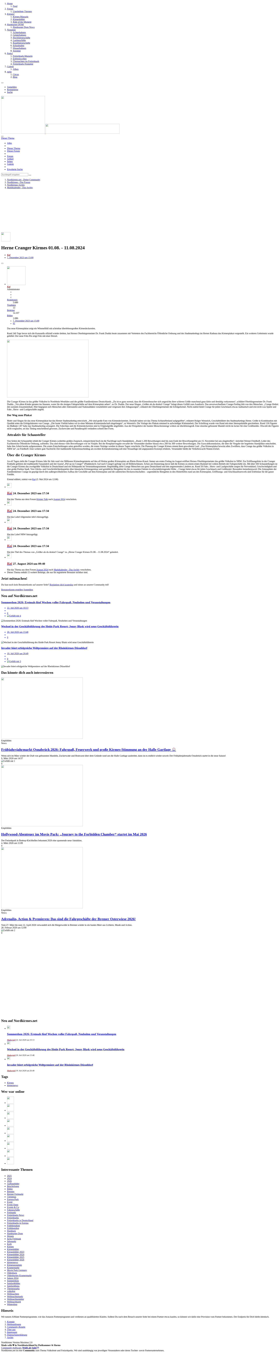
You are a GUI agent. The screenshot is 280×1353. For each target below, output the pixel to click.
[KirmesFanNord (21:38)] (10, 1125)
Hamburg (11, 1231)
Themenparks (13, 1288)
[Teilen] (2, 263)
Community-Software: (20, 1348)
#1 (14, 323)
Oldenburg (12, 1273)
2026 (9, 1181)
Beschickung (13, 1186)
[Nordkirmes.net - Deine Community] (60, 133)
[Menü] (2, 82)
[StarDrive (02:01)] (10, 1163)
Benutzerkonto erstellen (12, 589)
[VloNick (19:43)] (10, 1133)
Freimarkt (11, 1212)
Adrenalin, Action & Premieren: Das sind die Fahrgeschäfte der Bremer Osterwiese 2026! (68, 919)
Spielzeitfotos (13, 1286)
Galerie (10, 164)
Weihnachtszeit (14, 1302)
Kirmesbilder (13, 1249)
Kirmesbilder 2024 (15, 1254)
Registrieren (12, 89)
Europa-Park (13, 1199)
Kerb (9, 1244)
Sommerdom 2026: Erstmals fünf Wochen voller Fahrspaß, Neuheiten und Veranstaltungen (61, 1034)
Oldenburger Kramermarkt (19, 1275)
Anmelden (12, 87)
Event (9, 1202)
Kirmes (10, 1083)
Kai (34, 479)
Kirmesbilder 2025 (15, 1257)
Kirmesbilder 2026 (15, 1260)
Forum (10, 156)
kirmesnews (12, 1085)
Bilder (10, 315)
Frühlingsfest (13, 1228)
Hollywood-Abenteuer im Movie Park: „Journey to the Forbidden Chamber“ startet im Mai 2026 (74, 834)
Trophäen (11, 305)
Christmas (11, 1197)
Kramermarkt (13, 1267)
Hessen (10, 1236)
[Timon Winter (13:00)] (10, 1148)
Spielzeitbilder (13, 1283)
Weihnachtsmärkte (15, 1299)
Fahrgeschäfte (13, 1210)
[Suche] (2, 136)
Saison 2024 (12, 1278)
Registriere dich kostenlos (61, 584)
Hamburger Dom (15, 1233)
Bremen (10, 1191)
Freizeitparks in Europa (17, 1223)
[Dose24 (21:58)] (10, 1110)
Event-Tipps (12, 1204)
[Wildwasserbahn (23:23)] (10, 1102)
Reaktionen (12, 300)
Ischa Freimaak (14, 1239)
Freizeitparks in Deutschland (20, 1220)
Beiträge (11, 310)
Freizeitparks (13, 1218)
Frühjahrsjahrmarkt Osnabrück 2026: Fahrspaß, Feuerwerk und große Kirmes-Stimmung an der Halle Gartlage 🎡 (88, 749)
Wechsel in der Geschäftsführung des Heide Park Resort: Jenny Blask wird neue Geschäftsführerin (65, 1049)
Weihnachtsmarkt (15, 1296)
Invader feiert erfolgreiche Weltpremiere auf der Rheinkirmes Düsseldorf (50, 1064)
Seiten (10, 161)
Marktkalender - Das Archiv (67, 569)
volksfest (11, 1291)
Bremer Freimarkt (15, 1194)
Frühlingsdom (13, 1225)
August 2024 (59, 499)
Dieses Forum (13, 151)
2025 (9, 1176)
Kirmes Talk (42, 499)
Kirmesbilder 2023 (15, 1252)
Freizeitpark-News (15, 1215)
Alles (9, 143)
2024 (9, 1178)
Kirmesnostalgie (14, 1265)
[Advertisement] (88, 211)
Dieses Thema (13, 148)
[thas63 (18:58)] (10, 1140)
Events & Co (13, 1207)
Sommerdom (13, 1281)
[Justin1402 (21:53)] (10, 1118)
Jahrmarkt (11, 1241)
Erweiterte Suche (15, 169)
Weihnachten (13, 1294)
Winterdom (12, 1304)
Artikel (10, 159)
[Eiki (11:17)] (10, 1156)
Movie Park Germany (17, 1270)
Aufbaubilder (13, 1183)
